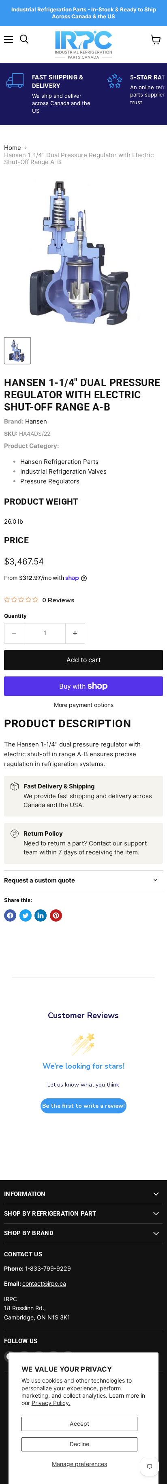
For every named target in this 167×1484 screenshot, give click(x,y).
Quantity (15, 616)
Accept (79, 1423)
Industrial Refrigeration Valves (63, 471)
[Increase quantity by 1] (76, 633)
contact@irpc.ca (44, 1283)
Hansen (36, 421)
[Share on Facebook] (10, 915)
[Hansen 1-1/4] (17, 351)
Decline (79, 1443)
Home (12, 147)
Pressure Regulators (49, 481)
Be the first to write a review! (83, 1106)
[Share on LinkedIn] (40, 915)
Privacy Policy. (51, 1402)
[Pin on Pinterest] (56, 915)
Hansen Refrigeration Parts (59, 461)
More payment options (83, 705)
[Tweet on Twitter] (25, 915)
